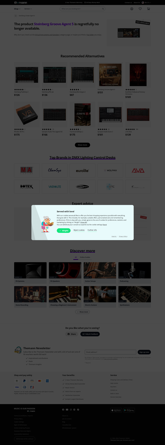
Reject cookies (79, 230)
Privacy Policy (123, 236)
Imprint (114, 236)
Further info (92, 230)
